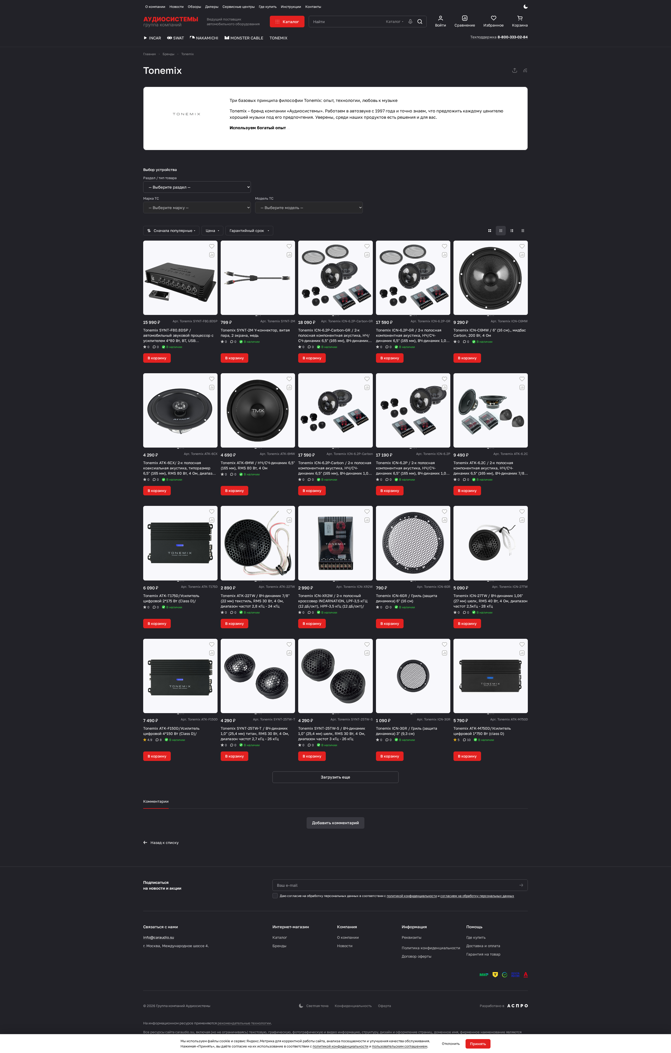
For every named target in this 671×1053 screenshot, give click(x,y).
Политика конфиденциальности (431, 948)
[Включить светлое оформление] (526, 6)
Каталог (279, 937)
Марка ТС (151, 198)
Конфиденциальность (353, 1006)
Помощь (474, 926)
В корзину (157, 358)
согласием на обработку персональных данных (477, 896)
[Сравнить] (211, 254)
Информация (414, 926)
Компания (347, 926)
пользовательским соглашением (399, 1046)
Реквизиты (411, 937)
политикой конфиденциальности (412, 896)
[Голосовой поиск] (410, 21)
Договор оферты (416, 956)
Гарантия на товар (483, 954)
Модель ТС (264, 198)
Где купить (476, 937)
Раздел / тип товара (160, 178)
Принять (478, 1043)
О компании (348, 937)
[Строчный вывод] (512, 230)
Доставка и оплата (483, 945)
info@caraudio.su (158, 937)
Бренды (279, 945)
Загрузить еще (335, 777)
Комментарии (156, 801)
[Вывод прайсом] (523, 230)
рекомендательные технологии (244, 1023)
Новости (345, 945)
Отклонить (451, 1043)
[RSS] (525, 70)
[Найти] (420, 21)
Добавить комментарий (335, 822)
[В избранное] (211, 246)
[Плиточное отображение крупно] (490, 230)
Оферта (384, 1006)
